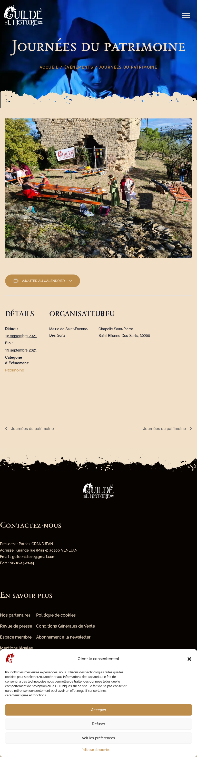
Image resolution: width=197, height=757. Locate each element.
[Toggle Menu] (186, 15)
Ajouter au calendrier (43, 281)
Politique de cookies (96, 750)
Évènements (78, 67)
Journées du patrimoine (32, 428)
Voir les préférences (98, 738)
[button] (189, 659)
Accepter (98, 710)
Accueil (49, 67)
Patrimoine (14, 370)
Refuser (98, 724)
